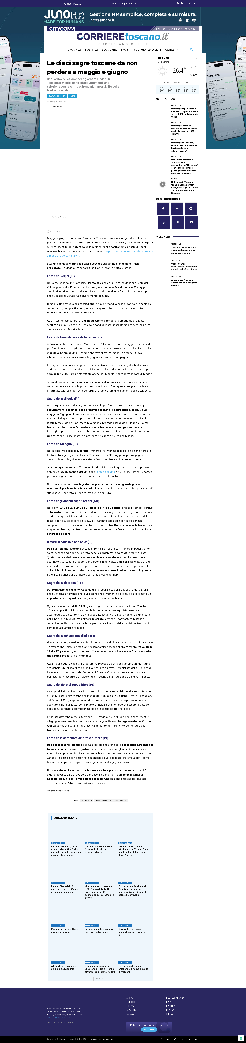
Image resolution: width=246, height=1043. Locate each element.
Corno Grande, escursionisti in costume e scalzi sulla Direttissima (184, 266)
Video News (176, 244)
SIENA (169, 1013)
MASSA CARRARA (175, 998)
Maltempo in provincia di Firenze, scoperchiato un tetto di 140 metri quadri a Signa (184, 112)
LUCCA (130, 1013)
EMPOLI (130, 1002)
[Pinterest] (131, 224)
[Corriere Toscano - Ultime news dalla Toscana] (123, 39)
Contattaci (149, 1029)
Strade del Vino (105, 472)
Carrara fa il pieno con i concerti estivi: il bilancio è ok (132, 932)
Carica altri (99, 979)
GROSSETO (132, 1006)
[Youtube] (194, 3)
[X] (190, 3)
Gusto (72, 96)
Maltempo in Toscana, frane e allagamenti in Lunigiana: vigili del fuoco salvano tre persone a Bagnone (184, 187)
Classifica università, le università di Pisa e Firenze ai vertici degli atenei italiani (100, 969)
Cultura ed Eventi (57, 96)
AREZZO (130, 998)
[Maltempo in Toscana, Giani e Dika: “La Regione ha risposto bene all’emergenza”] (162, 144)
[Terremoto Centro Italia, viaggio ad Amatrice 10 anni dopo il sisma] (162, 248)
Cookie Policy (53, 1022)
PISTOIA (170, 1006)
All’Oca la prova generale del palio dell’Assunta (64, 967)
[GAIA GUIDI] (49, 107)
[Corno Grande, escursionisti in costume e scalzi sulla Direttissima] (162, 265)
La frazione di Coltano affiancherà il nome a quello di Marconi (133, 969)
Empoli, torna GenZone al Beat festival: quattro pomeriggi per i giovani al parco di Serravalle (132, 890)
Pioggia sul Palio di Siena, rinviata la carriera (65, 930)
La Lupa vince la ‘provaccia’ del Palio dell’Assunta (99, 930)
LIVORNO (131, 1009)
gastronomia (87, 800)
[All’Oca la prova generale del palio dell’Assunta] (66, 950)
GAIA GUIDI (57, 107)
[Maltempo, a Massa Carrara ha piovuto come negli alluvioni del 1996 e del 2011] (162, 127)
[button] (191, 49)
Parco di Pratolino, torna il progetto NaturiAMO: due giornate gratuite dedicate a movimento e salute (66, 850)
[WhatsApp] (137, 224)
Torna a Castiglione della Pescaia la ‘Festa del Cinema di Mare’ (98, 849)
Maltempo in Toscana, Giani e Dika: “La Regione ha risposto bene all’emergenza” (184, 146)
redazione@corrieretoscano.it (58, 1017)
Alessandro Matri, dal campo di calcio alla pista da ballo (184, 282)
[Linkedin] (144, 224)
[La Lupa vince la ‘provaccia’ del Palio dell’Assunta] (100, 913)
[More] (150, 224)
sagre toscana (120, 800)
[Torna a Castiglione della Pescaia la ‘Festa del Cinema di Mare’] (100, 831)
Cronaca (175, 178)
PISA (168, 1002)
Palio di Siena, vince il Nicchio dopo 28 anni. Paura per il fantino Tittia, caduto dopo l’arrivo (133, 850)
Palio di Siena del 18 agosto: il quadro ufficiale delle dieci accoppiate (64, 889)
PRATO (170, 1009)
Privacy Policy (67, 1022)
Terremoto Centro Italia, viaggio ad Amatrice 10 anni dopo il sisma (184, 250)
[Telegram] (182, 3)
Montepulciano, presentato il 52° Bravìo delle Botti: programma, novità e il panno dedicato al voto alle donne (99, 892)
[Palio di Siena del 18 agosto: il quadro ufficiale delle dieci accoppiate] (66, 871)
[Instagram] (178, 3)
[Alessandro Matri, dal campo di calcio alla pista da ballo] (162, 281)
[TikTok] (186, 3)
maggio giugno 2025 (103, 800)
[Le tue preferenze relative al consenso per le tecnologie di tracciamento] (241, 1038)
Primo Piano (176, 105)
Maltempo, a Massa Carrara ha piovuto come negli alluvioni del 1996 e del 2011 (184, 129)
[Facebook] (174, 3)
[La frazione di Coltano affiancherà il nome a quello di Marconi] (133, 950)
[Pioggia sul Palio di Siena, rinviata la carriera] (66, 913)
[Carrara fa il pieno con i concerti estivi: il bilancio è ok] (133, 913)
